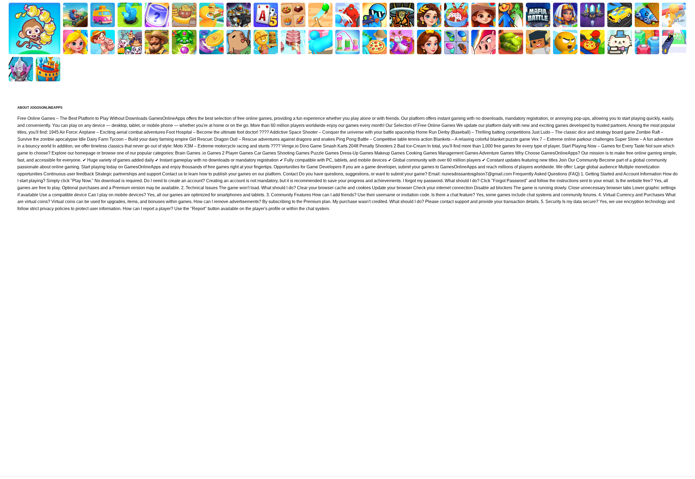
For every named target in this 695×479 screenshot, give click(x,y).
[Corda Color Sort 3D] (347, 42)
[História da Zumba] (184, 42)
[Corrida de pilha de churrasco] (293, 42)
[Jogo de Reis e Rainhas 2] (75, 42)
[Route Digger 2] (320, 15)
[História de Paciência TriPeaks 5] (266, 15)
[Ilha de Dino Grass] (102, 15)
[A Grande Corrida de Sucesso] (320, 42)
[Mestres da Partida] (483, 42)
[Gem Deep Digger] (647, 15)
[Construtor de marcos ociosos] (538, 42)
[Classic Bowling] (34, 28)
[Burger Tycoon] (266, 42)
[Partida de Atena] (429, 15)
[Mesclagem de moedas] (211, 42)
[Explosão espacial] (592, 15)
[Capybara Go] (238, 42)
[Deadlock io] (402, 15)
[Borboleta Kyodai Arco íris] (456, 42)
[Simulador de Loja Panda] (130, 42)
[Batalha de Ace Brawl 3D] (75, 15)
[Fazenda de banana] (184, 15)
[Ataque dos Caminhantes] (374, 15)
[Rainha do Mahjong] (293, 15)
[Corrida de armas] (674, 42)
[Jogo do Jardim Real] (429, 42)
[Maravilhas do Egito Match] (565, 15)
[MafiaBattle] (538, 15)
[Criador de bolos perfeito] (402, 42)
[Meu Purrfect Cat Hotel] (619, 42)
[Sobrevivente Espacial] (238, 15)
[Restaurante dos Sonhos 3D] (211, 15)
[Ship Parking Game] (48, 69)
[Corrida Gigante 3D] (347, 15)
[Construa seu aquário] (157, 15)
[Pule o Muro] (130, 15)
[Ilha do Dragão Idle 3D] (102, 42)
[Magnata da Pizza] (592, 42)
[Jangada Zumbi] (510, 15)
